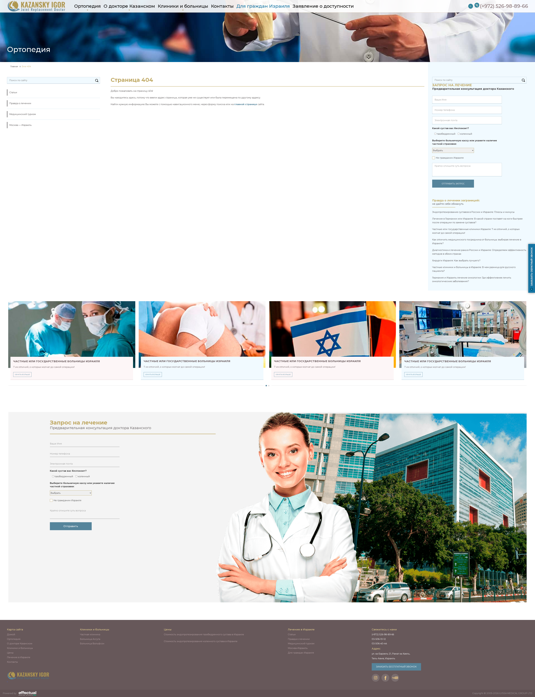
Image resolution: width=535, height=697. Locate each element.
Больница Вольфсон (92, 643)
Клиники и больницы (183, 6)
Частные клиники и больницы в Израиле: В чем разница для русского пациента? (474, 269)
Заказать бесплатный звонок (396, 666)
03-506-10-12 (379, 639)
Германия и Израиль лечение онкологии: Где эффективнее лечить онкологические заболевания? (471, 279)
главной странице (245, 104)
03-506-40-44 (379, 643)
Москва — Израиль (20, 125)
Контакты (222, 6)
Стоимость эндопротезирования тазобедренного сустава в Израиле (204, 634)
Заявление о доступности (323, 6)
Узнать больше (22, 374)
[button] (266, 385)
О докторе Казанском (129, 6)
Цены (10, 652)
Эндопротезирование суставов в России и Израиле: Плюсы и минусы (473, 212)
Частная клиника (90, 634)
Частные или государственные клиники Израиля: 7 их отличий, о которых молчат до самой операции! (476, 231)
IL (471, 6)
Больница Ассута (90, 639)
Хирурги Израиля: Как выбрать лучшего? (456, 260)
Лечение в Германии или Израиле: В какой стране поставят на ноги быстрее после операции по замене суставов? (477, 220)
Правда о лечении (20, 103)
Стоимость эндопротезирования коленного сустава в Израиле (200, 641)
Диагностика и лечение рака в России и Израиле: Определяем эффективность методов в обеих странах (479, 252)
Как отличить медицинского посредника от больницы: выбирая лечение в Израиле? (476, 241)
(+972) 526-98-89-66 (383, 634)
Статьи (13, 92)
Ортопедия (87, 6)
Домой (11, 634)
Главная (14, 66)
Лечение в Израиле (18, 657)
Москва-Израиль (298, 648)
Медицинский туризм (22, 114)
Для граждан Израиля (263, 6)
